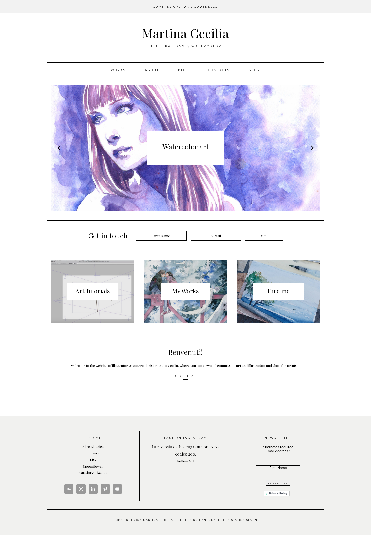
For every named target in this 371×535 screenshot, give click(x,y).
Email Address (278, 451)
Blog (183, 70)
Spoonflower (93, 466)
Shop (254, 70)
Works (118, 70)
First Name (278, 468)
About (152, 70)
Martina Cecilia (185, 33)
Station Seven (244, 520)
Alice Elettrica (93, 446)
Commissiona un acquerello (185, 6)
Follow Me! (185, 461)
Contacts (219, 70)
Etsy (93, 459)
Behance (93, 453)
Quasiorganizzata (93, 472)
